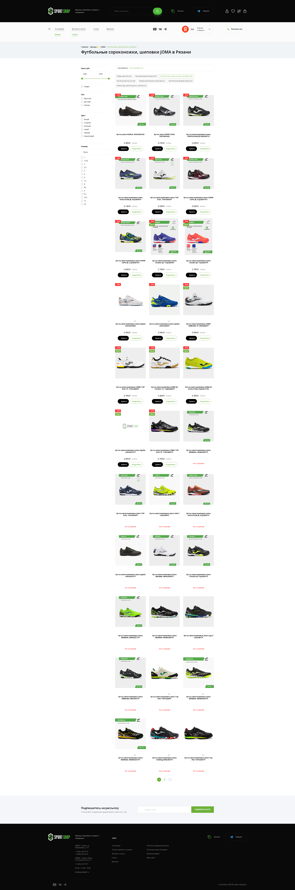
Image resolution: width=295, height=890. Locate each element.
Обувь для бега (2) (124, 76)
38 (175, 378)
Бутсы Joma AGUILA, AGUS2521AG (130, 134)
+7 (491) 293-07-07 (81, 851)
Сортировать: (123, 68)
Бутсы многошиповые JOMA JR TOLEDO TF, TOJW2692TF (164, 388)
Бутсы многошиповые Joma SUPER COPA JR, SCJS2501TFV (198, 198)
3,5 (162, 251)
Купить (124, 149)
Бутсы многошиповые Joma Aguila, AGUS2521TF (130, 451)
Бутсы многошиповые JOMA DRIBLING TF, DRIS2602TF (198, 325)
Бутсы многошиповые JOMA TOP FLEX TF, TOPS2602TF (130, 388)
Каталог (180, 11)
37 (171, 378)
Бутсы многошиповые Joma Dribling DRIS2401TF (164, 759)
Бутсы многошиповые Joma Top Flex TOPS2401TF (198, 759)
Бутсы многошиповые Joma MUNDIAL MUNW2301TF (198, 698)
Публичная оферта (153, 854)
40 (185, 314)
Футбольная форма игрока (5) (180, 81)
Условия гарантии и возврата (122, 850)
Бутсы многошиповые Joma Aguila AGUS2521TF (130, 575)
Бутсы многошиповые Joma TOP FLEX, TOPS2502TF (164, 198)
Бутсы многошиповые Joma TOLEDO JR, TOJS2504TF (164, 262)
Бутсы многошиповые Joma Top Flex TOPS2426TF (164, 698)
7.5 (158, 125)
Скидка (86, 86)
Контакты (110, 29)
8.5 (167, 125)
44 (211, 314)
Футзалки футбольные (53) (145, 76)
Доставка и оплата (79, 29)
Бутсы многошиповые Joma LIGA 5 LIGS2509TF (164, 514)
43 (207, 314)
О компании (59, 29)
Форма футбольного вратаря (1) (152, 81)
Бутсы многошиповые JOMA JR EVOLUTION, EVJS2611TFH (198, 388)
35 (162, 378)
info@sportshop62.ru (82, 872)
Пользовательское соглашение (157, 850)
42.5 (203, 314)
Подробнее (136, 149)
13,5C (198, 188)
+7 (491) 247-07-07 (81, 864)
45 (171, 441)
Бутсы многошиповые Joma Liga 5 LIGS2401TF (198, 636)
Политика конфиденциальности (158, 846)
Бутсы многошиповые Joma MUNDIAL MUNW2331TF (130, 759)
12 (164, 314)
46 (175, 441)
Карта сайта (151, 858)
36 (166, 378)
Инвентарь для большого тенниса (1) (131, 85)
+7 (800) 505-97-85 (81, 854)
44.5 (130, 378)
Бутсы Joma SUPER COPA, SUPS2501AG (164, 135)
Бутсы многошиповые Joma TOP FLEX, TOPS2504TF (131, 514)
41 (194, 314)
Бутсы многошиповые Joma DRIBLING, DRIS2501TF (130, 698)
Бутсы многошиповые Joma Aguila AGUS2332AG (130, 325)
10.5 (130, 314)
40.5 (190, 314)
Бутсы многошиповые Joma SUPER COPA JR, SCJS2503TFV (130, 262)
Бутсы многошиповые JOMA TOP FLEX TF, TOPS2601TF (164, 451)
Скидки (74, 34)
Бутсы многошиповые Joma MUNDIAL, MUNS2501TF (198, 451)
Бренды (57, 34)
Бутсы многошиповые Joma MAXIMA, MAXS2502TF (164, 575)
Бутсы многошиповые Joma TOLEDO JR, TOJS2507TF (198, 262)
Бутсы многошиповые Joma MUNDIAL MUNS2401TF (164, 636)
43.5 (141, 437)
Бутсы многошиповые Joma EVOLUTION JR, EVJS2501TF (198, 514)
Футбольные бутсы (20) (126, 81)
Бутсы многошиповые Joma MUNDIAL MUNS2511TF (130, 636)
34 (158, 378)
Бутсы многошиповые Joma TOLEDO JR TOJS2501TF (198, 575)
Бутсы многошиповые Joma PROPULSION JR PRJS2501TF (198, 135)
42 (198, 314)
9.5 (164, 188)
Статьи (96, 29)
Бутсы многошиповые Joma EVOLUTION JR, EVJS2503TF (130, 198)
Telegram (206, 11)
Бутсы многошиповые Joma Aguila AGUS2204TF (164, 325)
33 (154, 378)
